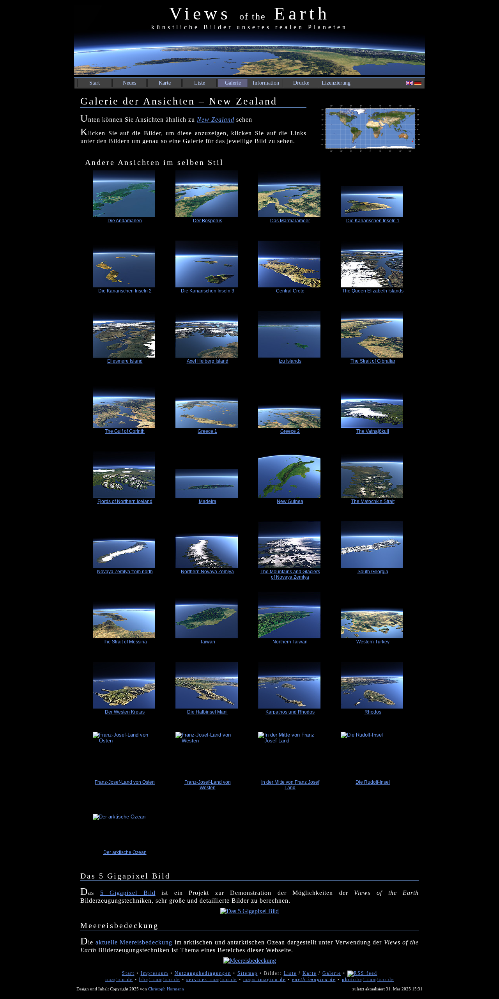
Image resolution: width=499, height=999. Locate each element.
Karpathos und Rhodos (290, 712)
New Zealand (215, 119)
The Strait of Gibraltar (372, 361)
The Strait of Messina (125, 642)
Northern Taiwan (290, 642)
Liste (199, 83)
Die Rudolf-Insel (373, 782)
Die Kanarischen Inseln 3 (207, 291)
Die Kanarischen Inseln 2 (125, 291)
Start (94, 83)
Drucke (301, 83)
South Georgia (372, 571)
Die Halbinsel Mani (207, 712)
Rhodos (373, 712)
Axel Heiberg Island (207, 361)
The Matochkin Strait (373, 501)
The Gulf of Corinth (125, 431)
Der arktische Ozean (125, 852)
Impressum (154, 973)
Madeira (207, 501)
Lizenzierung (336, 83)
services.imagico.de (211, 979)
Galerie (233, 83)
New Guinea (290, 501)
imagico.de (119, 979)
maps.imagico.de (264, 979)
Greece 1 (207, 431)
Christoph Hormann (166, 989)
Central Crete (290, 291)
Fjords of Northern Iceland (124, 501)
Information (266, 83)
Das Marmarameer (290, 220)
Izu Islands (290, 361)
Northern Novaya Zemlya (207, 571)
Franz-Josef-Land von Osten (125, 782)
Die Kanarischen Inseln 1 (373, 220)
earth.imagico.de (314, 979)
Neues (129, 83)
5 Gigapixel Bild (128, 892)
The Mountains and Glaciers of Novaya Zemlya (290, 574)
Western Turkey (372, 642)
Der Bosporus (207, 220)
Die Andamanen (125, 220)
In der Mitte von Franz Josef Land (290, 784)
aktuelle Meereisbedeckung (134, 942)
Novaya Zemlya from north (125, 571)
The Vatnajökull (372, 431)
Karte (165, 83)
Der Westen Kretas (125, 712)
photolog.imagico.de (368, 979)
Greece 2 (290, 431)
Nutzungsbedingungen (203, 973)
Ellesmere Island (125, 361)
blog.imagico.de (159, 979)
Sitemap (247, 973)
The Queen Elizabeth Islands (372, 291)
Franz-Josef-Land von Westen (207, 784)
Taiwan (207, 642)
